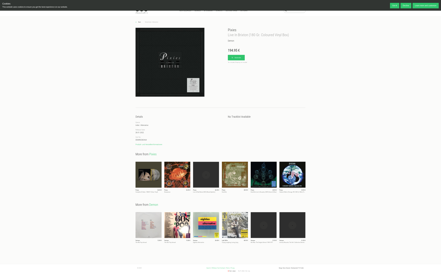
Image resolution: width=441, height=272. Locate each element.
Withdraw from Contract (218, 268)
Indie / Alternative (153, 22)
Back (139, 22)
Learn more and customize (425, 6)
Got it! (394, 6)
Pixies (232, 30)
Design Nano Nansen (284, 268)
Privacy (233, 268)
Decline (406, 6)
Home (146, 22)
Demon (231, 40)
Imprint (208, 268)
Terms (227, 268)
